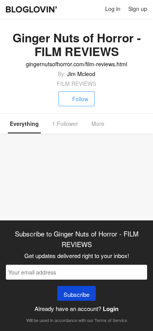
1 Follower (65, 123)
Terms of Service (111, 320)
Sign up (137, 9)
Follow (80, 99)
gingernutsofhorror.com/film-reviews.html (76, 64)
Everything (24, 123)
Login (110, 308)
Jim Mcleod (81, 74)
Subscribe (76, 294)
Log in (112, 9)
